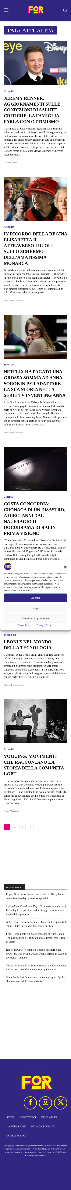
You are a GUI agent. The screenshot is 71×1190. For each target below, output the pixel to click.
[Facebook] (30, 1103)
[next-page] (30, 827)
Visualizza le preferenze (35, 618)
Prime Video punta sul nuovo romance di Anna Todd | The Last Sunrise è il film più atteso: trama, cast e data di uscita (35, 938)
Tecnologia (10, 635)
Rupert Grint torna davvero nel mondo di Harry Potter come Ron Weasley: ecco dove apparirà (35, 896)
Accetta (35, 597)
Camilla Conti (10, 162)
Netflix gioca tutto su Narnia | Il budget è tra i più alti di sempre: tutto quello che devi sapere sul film (36, 924)
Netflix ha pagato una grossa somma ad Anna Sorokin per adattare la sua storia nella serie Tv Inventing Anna (35, 383)
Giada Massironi (11, 811)
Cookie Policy (24, 625)
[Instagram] (45, 1103)
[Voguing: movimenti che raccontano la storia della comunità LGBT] (35, 721)
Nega (35, 608)
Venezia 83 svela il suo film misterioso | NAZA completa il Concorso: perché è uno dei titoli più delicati (36, 967)
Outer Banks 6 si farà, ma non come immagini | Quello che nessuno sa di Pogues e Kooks (35, 979)
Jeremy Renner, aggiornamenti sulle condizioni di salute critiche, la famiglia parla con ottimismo (32, 110)
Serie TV (9, 364)
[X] (60, 1103)
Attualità (9, 91)
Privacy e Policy (44, 625)
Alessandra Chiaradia (14, 300)
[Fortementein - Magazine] (35, 10)
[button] (65, 567)
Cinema (8, 497)
